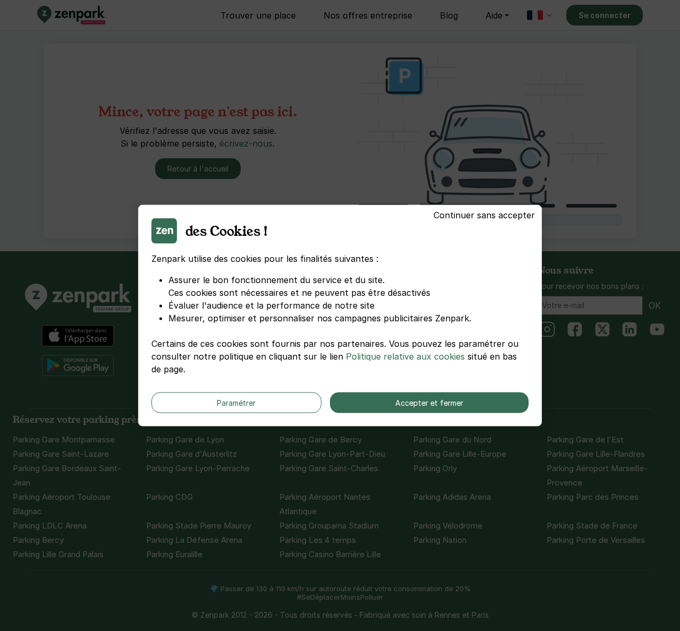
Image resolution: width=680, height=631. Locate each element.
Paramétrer (236, 402)
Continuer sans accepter (484, 215)
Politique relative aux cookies (405, 356)
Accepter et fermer (429, 402)
